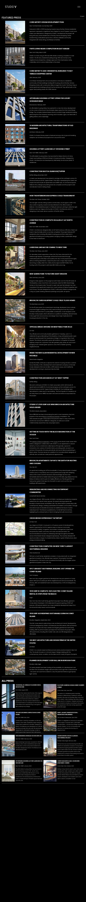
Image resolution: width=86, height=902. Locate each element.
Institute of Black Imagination (40, 441)
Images (82, 16)
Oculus (55, 441)
